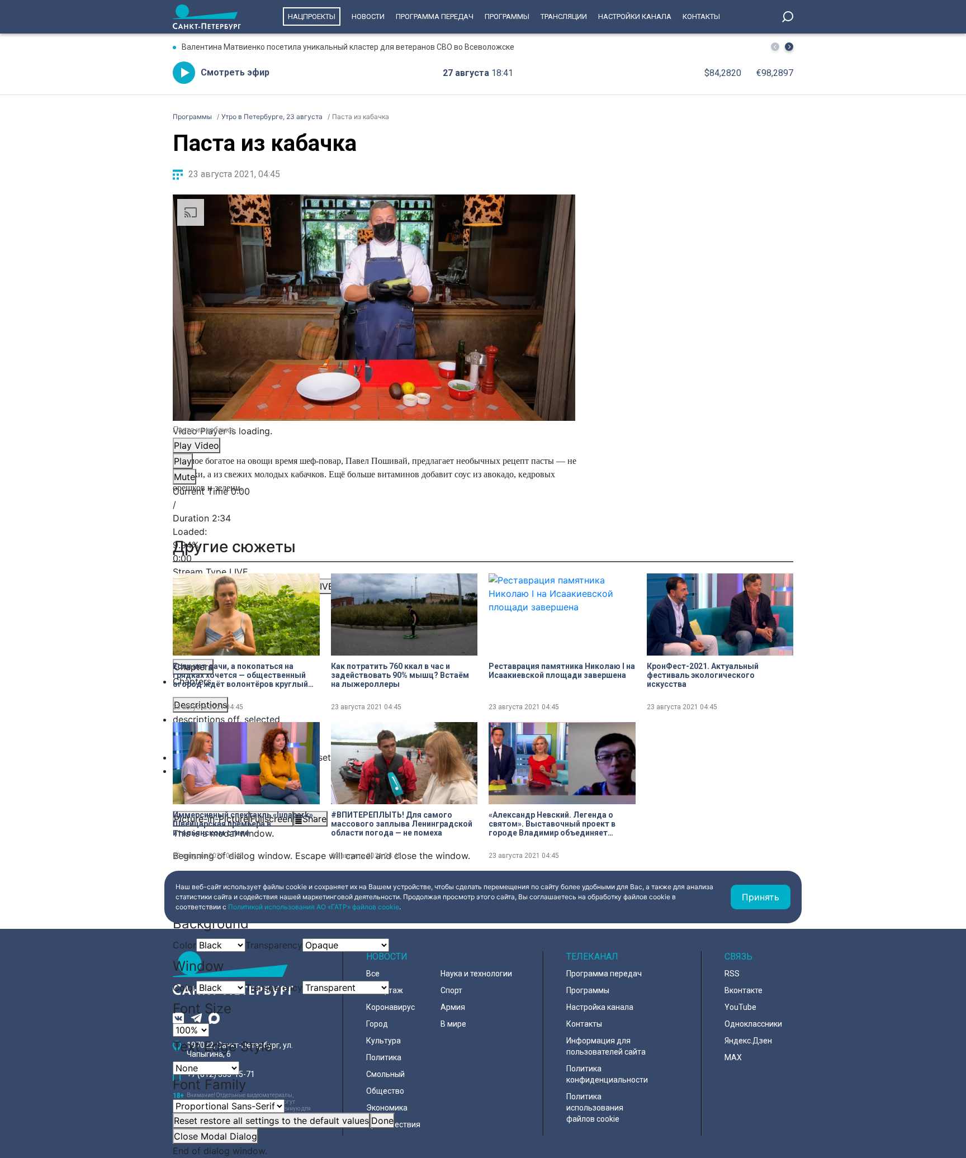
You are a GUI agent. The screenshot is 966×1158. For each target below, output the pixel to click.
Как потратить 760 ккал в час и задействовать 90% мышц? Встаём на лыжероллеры (400, 675)
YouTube (740, 1007)
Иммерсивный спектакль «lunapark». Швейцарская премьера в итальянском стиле (244, 823)
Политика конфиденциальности (607, 1074)
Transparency (273, 945)
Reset (271, 1120)
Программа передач (434, 16)
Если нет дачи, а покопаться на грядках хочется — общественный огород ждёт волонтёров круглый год (240, 675)
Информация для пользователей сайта (606, 1046)
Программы (507, 16)
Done (382, 1120)
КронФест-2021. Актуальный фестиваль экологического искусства (703, 675)
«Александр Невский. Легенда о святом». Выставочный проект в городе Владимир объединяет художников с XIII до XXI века (552, 823)
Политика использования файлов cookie (594, 1107)
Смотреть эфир (235, 72)
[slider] (374, 545)
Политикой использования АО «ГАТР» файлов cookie (313, 907)
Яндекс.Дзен (748, 1040)
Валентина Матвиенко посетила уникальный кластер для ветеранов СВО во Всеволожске (348, 46)
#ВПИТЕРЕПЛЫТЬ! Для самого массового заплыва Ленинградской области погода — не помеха (401, 823)
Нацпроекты (311, 16)
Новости (368, 16)
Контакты (701, 16)
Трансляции (564, 16)
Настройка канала (599, 1007)
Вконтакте (743, 990)
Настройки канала (634, 16)
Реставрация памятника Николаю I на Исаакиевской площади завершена (562, 671)
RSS (732, 973)
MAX (733, 1057)
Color (184, 945)
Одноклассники (753, 1023)
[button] (789, 46)
